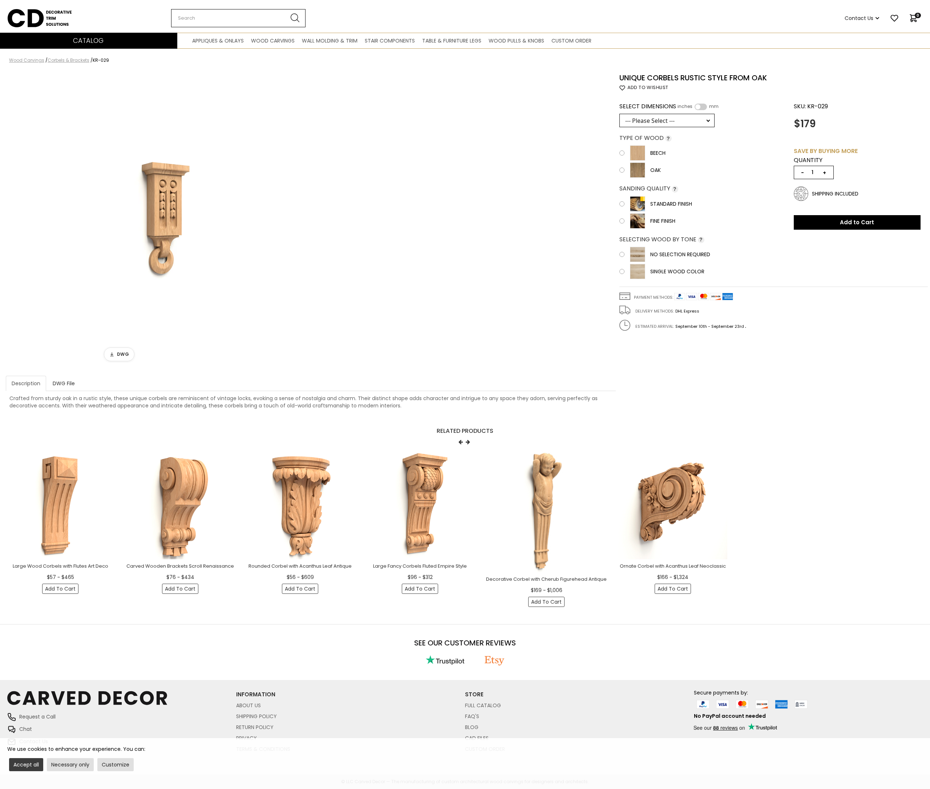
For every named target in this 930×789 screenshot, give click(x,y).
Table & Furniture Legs (451, 40)
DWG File (64, 383)
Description (26, 383)
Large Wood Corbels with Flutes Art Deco (60, 566)
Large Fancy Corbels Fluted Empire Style (420, 566)
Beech (658, 153)
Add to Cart (857, 222)
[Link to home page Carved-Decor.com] (121, 702)
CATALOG (88, 40)
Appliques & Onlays (218, 40)
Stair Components (390, 40)
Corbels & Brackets (68, 60)
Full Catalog (483, 705)
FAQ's (472, 716)
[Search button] (295, 18)
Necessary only (70, 764)
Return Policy (255, 727)
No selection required (680, 254)
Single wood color (677, 271)
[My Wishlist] (894, 18)
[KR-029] (161, 219)
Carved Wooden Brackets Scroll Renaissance (180, 566)
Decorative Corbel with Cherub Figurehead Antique (546, 579)
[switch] (701, 107)
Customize (115, 764)
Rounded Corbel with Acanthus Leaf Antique (300, 566)
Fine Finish (662, 221)
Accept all (26, 764)
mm (714, 106)
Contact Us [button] (859, 18)
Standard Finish (671, 204)
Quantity (808, 160)
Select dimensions (669, 106)
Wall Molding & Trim (329, 40)
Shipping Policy (256, 716)
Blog (471, 727)
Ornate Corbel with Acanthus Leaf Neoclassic (673, 566)
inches (685, 106)
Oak (655, 170)
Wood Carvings (273, 40)
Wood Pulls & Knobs (516, 40)
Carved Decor (25, 12)
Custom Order (571, 40)
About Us (248, 705)
